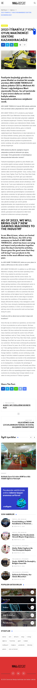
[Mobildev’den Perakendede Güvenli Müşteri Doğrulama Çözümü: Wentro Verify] (5, 535)
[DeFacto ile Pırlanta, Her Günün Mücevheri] (5, 575)
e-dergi (29, 637)
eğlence (4, 641)
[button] (31, 437)
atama (4, 637)
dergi (22, 637)
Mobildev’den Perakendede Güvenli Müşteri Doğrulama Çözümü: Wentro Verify (23, 537)
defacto (16, 637)
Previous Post (9, 403)
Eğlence (3, 473)
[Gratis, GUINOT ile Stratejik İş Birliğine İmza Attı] (5, 562)
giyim (19, 641)
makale (26, 641)
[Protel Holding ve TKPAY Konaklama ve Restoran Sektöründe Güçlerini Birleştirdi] (5, 522)
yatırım (4, 649)
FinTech (14, 519)
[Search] (35, 3)
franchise (12, 641)
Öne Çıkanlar (22, 519)
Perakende (25, 545)
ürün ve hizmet (13, 649)
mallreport (5, 645)
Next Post (29, 420)
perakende (21, 645)
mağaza (13, 645)
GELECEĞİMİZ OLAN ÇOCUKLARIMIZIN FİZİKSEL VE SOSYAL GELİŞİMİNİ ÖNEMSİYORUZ (18, 425)
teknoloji (29, 645)
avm (10, 637)
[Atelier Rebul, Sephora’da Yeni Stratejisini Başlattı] (5, 549)
